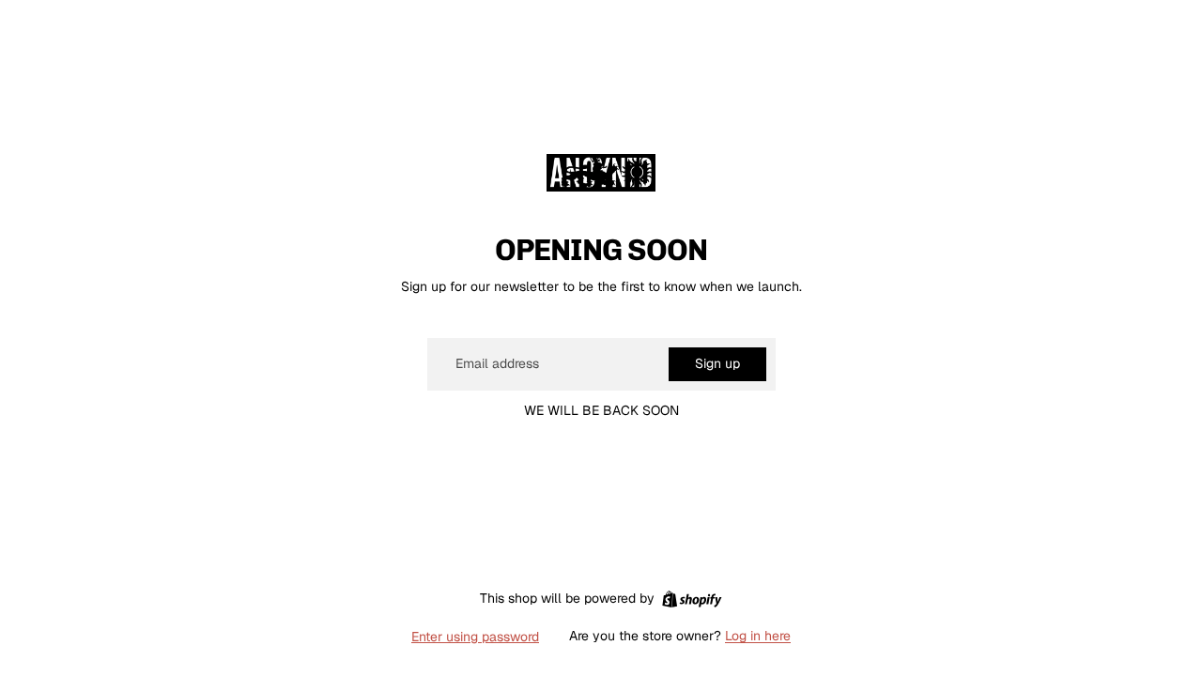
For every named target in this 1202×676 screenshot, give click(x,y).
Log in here (758, 635)
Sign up (717, 363)
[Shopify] (691, 599)
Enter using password (475, 636)
